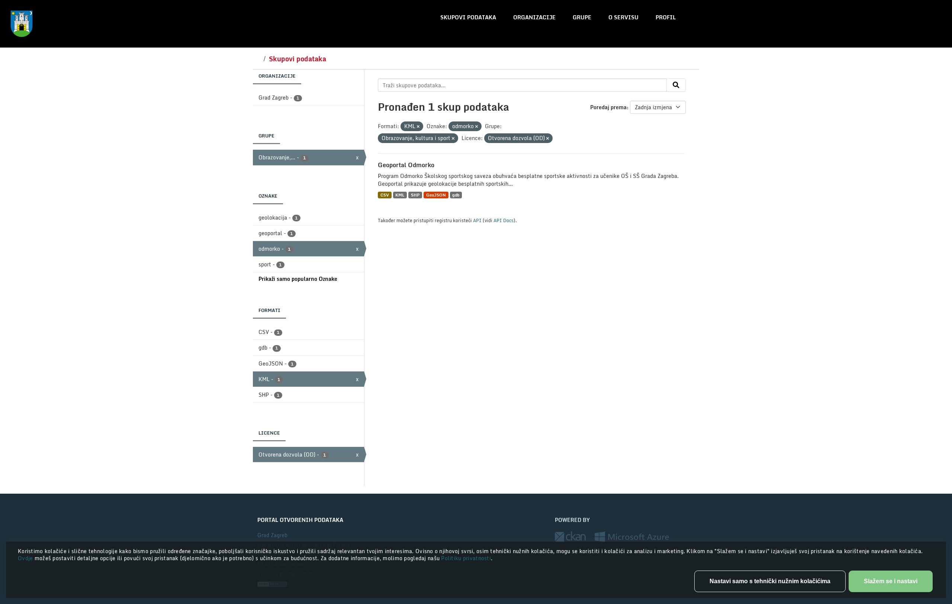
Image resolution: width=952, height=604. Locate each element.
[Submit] (676, 85)
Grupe (582, 17)
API (477, 220)
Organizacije (534, 17)
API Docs (503, 220)
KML (399, 195)
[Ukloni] (418, 126)
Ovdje (26, 558)
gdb (455, 195)
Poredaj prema (608, 107)
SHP (415, 195)
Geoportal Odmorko (406, 165)
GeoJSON (436, 195)
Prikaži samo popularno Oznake (297, 279)
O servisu (623, 17)
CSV (384, 195)
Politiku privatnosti (466, 558)
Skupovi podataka (468, 17)
